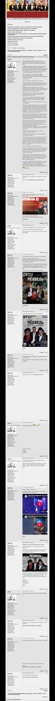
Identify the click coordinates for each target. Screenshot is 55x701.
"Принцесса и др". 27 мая (12, 41)
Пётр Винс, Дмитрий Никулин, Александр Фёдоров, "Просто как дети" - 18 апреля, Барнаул (25, 36)
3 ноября (44, 593)
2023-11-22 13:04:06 (30, 354)
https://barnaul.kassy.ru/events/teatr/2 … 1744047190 (31, 625)
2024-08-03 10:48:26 (30, 487)
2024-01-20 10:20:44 (30, 372)
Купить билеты (25, 305)
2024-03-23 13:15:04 (30, 458)
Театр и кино (29, 50)
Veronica (9, 59)
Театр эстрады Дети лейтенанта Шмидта (17, 50)
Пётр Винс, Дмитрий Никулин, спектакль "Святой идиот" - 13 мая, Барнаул (22, 28)
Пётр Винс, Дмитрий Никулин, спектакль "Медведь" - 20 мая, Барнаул (21, 30)
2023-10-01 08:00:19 (30, 311)
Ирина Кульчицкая (17, 699)
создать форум (45, 696)
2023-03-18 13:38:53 (30, 174)
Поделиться (24, 58)
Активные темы (27, 21)
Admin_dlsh (9, 175)
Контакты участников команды (13, 44)
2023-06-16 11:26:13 (30, 254)
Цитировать (42, 172)
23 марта (24, 450)
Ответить (46, 54)
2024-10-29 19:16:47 (30, 591)
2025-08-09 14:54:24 (30, 638)
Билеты (23, 348)
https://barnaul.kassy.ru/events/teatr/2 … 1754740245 (31, 666)
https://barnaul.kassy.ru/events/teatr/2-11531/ (36, 179)
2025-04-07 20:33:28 (30, 620)
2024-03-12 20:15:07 (30, 422)
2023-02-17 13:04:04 (30, 58)
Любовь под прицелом (31, 194)
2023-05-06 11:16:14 (30, 225)
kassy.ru (26, 232)
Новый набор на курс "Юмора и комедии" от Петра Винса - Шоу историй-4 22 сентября (24, 26)
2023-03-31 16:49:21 (30, 192)
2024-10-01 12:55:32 (30, 542)
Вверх (46, 172)
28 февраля (36, 374)
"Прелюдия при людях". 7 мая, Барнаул (15, 39)
